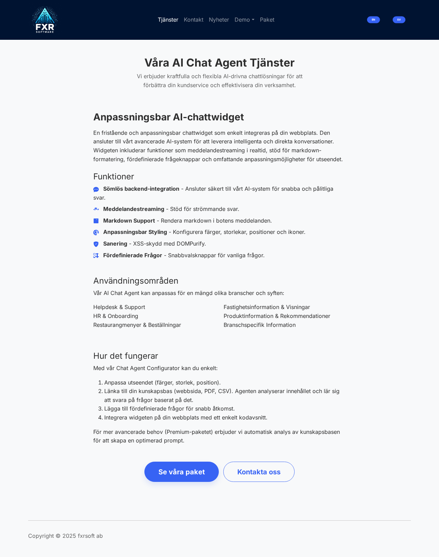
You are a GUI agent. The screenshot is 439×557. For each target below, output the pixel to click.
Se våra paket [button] (181, 472)
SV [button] (399, 19)
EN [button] (374, 19)
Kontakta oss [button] (259, 472)
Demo (242, 19)
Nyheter (219, 19)
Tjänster (168, 19)
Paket (267, 19)
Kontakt (193, 19)
